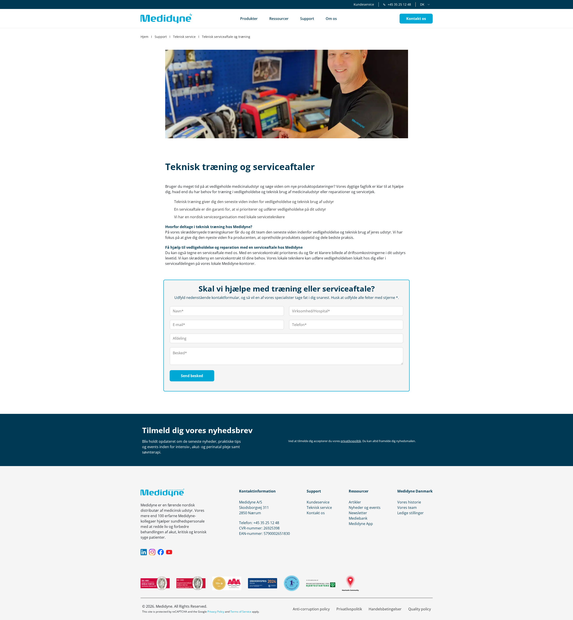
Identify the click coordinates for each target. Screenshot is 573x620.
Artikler (355, 502)
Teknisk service (184, 37)
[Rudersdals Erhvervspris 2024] (262, 583)
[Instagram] (152, 552)
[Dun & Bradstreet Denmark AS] (226, 583)
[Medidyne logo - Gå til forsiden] (166, 18)
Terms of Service (240, 612)
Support (161, 37)
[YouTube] (169, 552)
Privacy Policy (215, 612)
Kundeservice (364, 4)
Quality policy (419, 609)
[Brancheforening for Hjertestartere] (320, 583)
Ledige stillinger (410, 512)
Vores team (407, 507)
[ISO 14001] (155, 583)
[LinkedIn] (144, 552)
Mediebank (358, 518)
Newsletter (358, 512)
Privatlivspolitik (349, 609)
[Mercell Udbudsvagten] (291, 583)
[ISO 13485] (190, 583)
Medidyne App (361, 523)
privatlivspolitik (351, 441)
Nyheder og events (365, 507)
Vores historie (409, 502)
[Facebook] (161, 552)
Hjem (144, 37)
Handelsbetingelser (385, 609)
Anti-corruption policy (311, 609)
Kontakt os (316, 512)
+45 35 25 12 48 (399, 4)
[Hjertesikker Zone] (350, 583)
